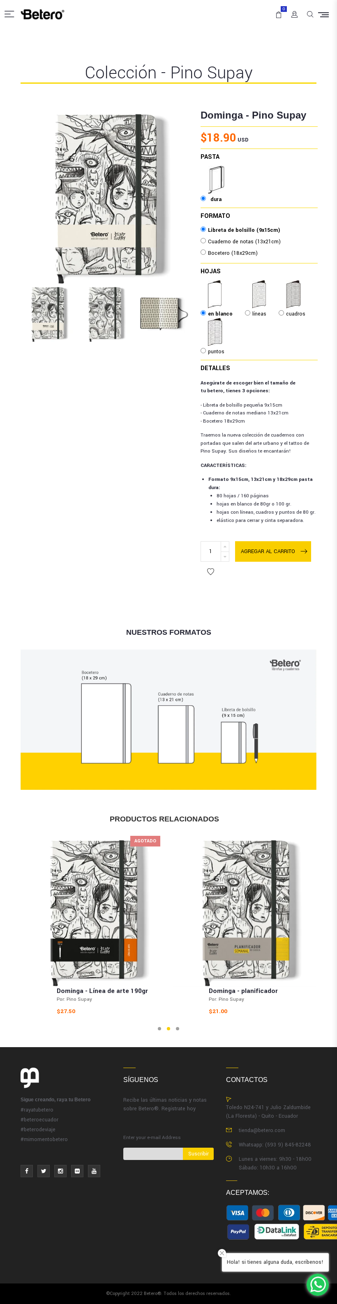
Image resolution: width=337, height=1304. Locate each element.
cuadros (295, 286)
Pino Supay (279, 115)
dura (216, 171)
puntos (216, 323)
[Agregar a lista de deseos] (211, 572)
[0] (277, 11)
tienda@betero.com (262, 1130)
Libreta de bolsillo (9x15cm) (244, 230)
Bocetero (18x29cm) (233, 253)
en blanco (220, 286)
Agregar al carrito (268, 551)
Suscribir (198, 1154)
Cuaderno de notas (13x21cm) (244, 241)
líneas (259, 286)
